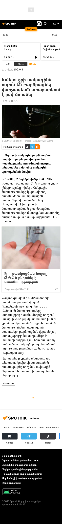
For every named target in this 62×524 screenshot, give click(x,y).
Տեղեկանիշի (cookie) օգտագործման (22, 478)
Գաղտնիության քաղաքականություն (22, 473)
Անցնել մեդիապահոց (43, 140)
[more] (56, 288)
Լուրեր (7, 49)
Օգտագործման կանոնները (17, 460)
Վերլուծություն (49, 427)
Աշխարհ (31, 427)
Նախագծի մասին (11, 455)
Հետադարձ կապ (11, 482)
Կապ (36, 460)
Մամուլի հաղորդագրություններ (19, 464)
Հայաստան (8, 383)
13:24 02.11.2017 (10, 100)
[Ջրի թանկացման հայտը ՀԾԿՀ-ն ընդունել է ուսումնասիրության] (31, 247)
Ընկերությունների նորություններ (20, 469)
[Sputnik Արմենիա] (10, 24)
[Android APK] (11, 492)
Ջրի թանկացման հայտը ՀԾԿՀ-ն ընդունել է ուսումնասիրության (25, 277)
